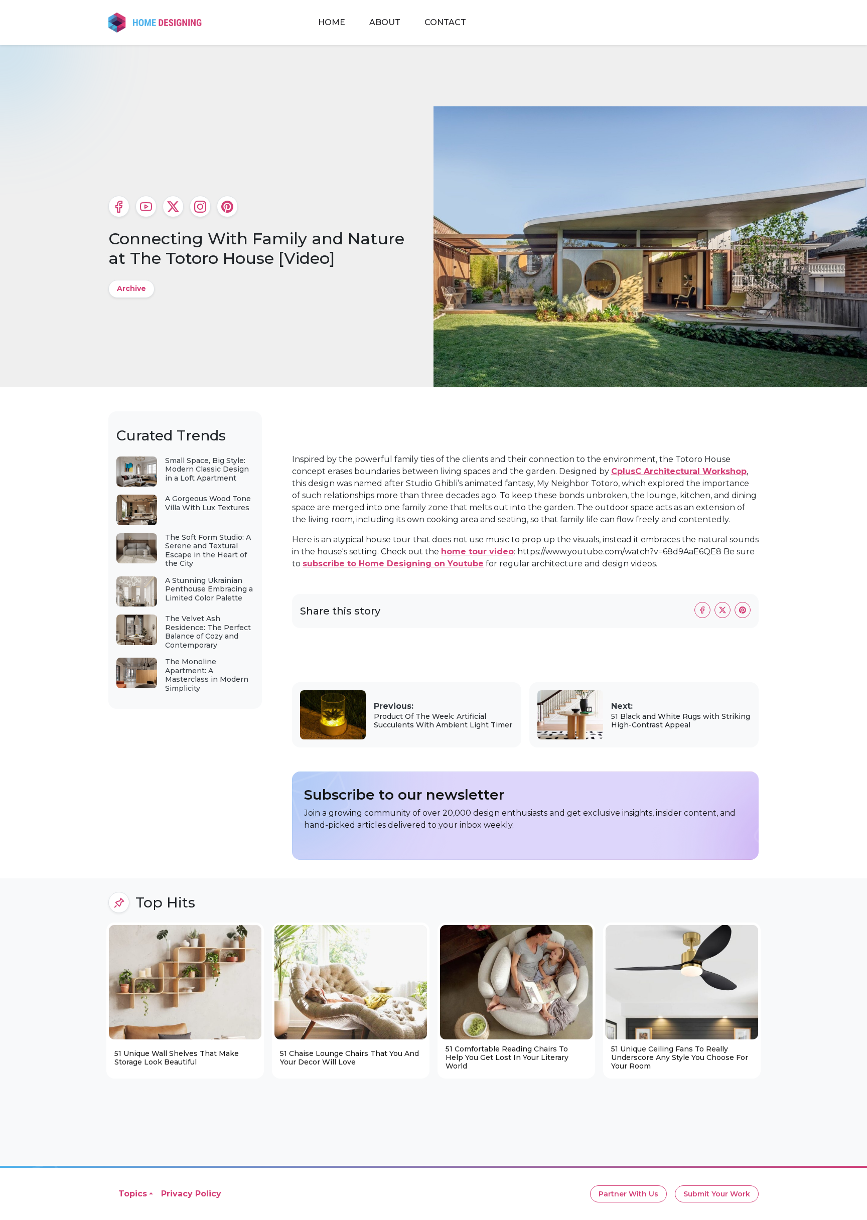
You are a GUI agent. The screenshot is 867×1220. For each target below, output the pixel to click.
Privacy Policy (191, 1193)
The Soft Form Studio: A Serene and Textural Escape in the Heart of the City (208, 550)
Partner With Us (628, 1193)
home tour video (477, 551)
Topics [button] (132, 1193)
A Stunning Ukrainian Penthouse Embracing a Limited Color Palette (209, 589)
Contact (445, 22)
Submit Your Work (716, 1193)
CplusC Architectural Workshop (679, 471)
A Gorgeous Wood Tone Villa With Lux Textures (208, 503)
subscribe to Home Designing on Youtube (393, 563)
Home (331, 22)
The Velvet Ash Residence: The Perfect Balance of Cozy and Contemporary (208, 632)
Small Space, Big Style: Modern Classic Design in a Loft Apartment (207, 469)
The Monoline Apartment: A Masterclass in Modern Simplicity (206, 675)
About (384, 22)
